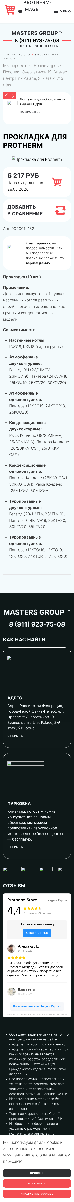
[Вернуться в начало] (37, 11)
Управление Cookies (37, 1193)
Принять (37, 1173)
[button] (62, 11)
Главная (9, 54)
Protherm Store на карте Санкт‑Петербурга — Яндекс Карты (37, 1014)
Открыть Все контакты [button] (37, 46)
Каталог (24, 54)
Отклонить (37, 1183)
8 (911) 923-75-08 (37, 41)
